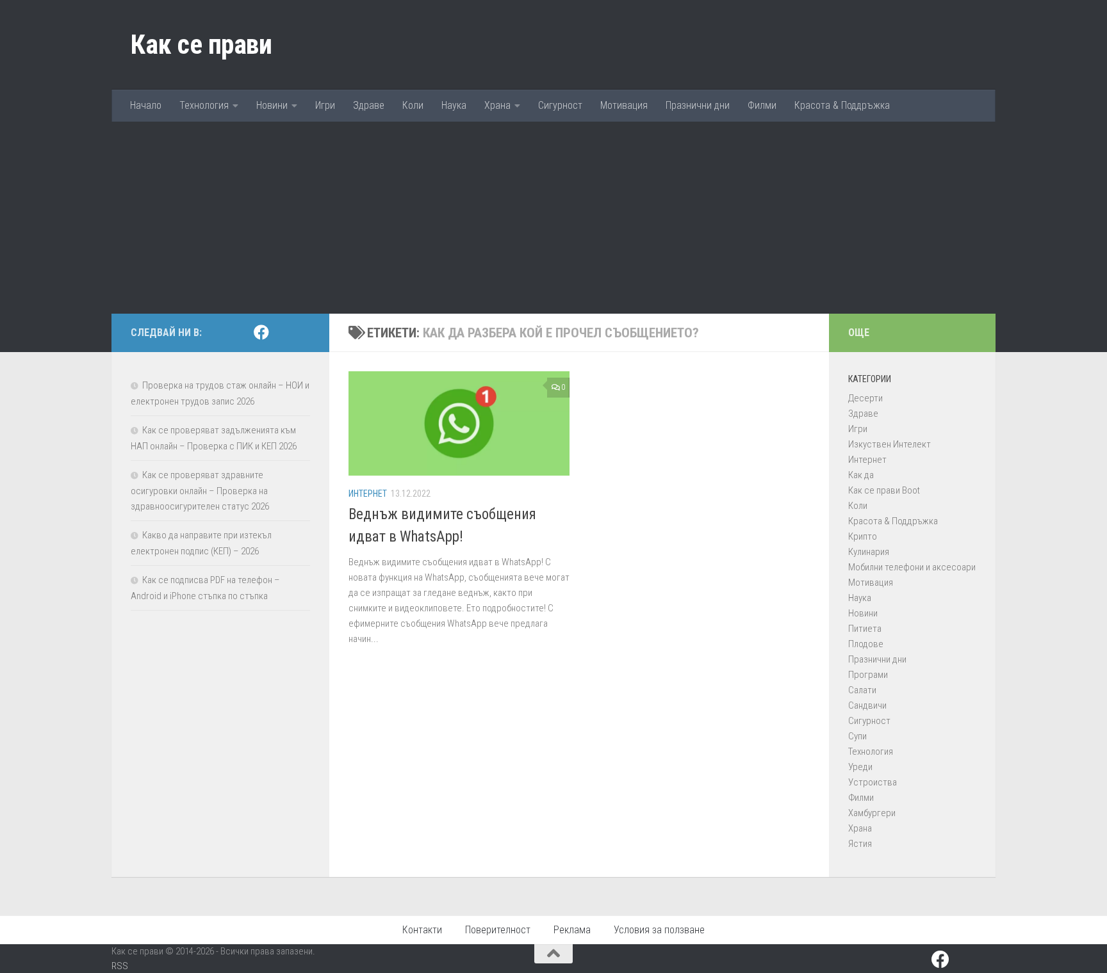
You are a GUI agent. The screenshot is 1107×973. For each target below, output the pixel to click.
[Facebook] (261, 332)
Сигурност (560, 105)
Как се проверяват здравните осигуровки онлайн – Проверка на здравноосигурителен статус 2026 (200, 490)
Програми (868, 674)
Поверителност (497, 930)
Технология (204, 105)
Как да (861, 475)
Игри (325, 105)
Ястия (860, 843)
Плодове (865, 644)
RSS (119, 966)
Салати (862, 690)
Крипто (862, 536)
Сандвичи (867, 705)
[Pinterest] (282, 333)
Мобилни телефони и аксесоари (912, 567)
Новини (272, 105)
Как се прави (201, 44)
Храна (497, 105)
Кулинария (868, 552)
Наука (453, 105)
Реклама (572, 930)
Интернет (367, 493)
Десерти (865, 398)
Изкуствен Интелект (889, 444)
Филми (762, 105)
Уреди (860, 767)
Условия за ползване (659, 930)
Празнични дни (698, 105)
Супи (857, 736)
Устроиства (872, 782)
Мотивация (624, 105)
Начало (145, 105)
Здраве (368, 105)
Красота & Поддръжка (842, 105)
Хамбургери (872, 813)
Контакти (422, 930)
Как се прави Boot (884, 490)
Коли (412, 105)
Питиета (865, 628)
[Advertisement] (553, 217)
